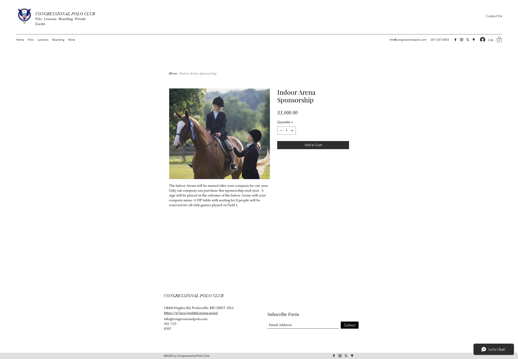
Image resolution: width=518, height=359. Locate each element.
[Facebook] (455, 40)
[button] (499, 39)
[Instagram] (462, 40)
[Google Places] (474, 40)
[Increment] (292, 130)
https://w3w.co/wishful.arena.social (191, 313)
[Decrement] (280, 130)
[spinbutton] (286, 130)
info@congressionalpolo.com (408, 39)
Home (173, 73)
